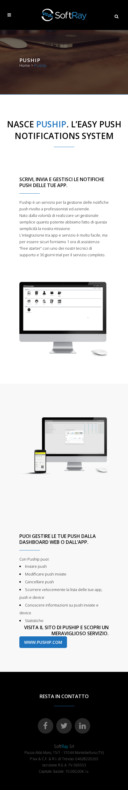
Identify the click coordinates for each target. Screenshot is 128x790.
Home (24, 65)
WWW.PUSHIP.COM (43, 642)
